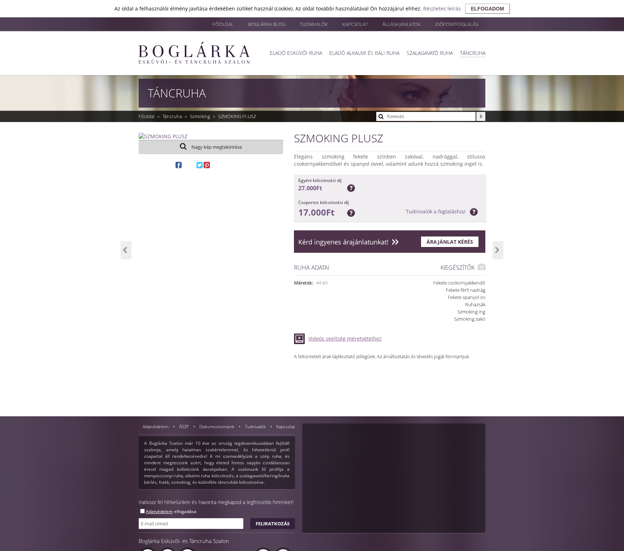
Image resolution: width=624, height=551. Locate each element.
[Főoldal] (194, 53)
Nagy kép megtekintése (216, 147)
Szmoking (200, 116)
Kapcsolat (355, 24)
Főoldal (223, 24)
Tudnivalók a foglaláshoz (435, 211)
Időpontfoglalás (456, 24)
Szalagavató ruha (430, 52)
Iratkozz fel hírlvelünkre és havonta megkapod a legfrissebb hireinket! (216, 502)
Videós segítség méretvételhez (345, 338)
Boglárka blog (266, 24)
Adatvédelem (156, 427)
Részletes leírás (442, 8)
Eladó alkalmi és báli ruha (364, 52)
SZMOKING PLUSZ (237, 116)
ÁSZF (184, 427)
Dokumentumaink (217, 427)
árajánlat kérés (449, 241)
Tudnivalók (314, 24)
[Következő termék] (498, 250)
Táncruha (472, 52)
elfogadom (487, 9)
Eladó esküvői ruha (296, 52)
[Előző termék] (126, 250)
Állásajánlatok (401, 24)
